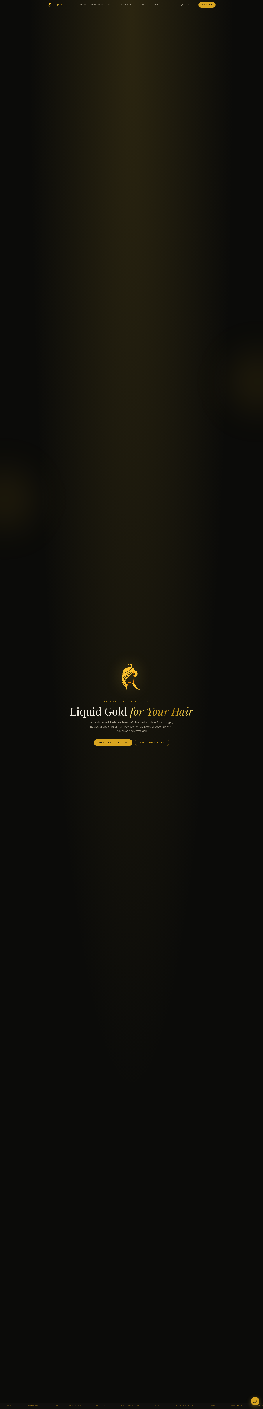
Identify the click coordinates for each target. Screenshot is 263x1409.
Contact (157, 5)
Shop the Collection (113, 742)
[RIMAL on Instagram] (188, 5)
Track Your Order (152, 742)
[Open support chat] (255, 1401)
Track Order (126, 5)
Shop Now (207, 5)
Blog (111, 5)
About (143, 5)
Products (97, 5)
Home (83, 5)
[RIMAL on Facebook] (194, 5)
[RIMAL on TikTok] (181, 5)
